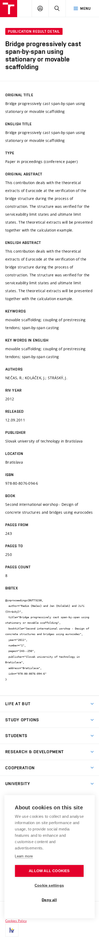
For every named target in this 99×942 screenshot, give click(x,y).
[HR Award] (11, 930)
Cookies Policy (16, 921)
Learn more (24, 856)
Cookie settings (49, 885)
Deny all (49, 900)
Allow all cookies (49, 871)
